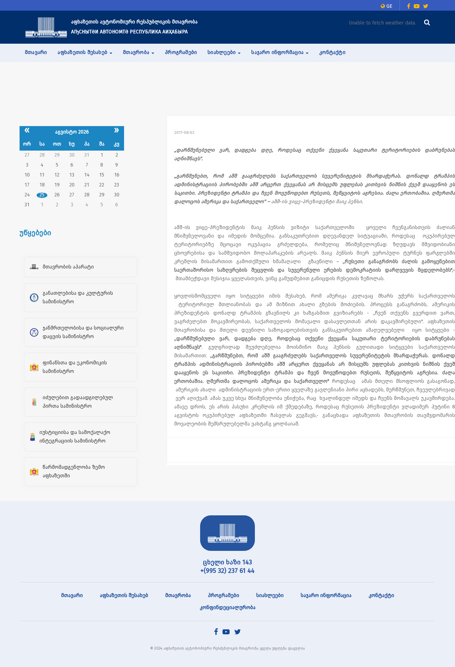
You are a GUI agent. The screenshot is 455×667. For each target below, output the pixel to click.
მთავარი (36, 52)
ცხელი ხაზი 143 (227, 562)
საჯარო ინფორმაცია (326, 595)
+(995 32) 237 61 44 (227, 571)
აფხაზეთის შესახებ (124, 595)
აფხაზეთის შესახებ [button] (83, 52)
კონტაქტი (332, 52)
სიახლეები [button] (222, 52)
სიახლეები (270, 595)
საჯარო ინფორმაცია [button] (278, 52)
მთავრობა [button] (137, 52)
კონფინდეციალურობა (228, 607)
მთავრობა (178, 595)
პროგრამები (181, 52)
